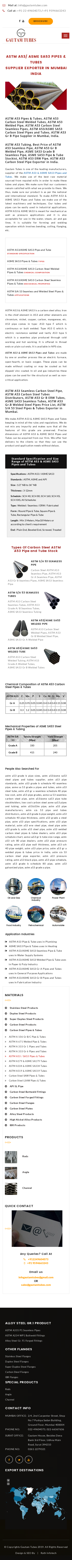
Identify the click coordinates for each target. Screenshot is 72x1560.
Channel (9, 1399)
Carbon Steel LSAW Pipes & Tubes (27, 1080)
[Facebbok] (19, 21)
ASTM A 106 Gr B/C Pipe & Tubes (27, 1036)
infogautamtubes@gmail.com (36, 1277)
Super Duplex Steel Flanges (20, 1366)
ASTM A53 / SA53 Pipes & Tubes (27, 1056)
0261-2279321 (36, 1449)
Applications (22, 295)
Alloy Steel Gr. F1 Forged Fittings (23, 1340)
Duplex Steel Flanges (17, 1361)
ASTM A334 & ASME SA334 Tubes (28, 1066)
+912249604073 (37, 1259)
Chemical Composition (37, 272)
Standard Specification (20, 253)
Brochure (41, 21)
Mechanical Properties (37, 284)
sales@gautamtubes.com (36, 1284)
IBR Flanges (11, 1377)
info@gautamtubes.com (32, 5)
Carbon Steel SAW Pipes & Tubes (27, 1075)
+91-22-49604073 (29, 10)
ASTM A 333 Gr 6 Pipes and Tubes (28, 1051)
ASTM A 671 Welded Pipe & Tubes (27, 1041)
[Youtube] (23, 21)
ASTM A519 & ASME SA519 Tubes (28, 1070)
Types (41, 261)
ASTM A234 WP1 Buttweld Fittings (25, 1335)
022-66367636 (55, 1429)
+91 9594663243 (54, 10)
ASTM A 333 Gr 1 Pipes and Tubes (28, 1046)
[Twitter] (19, 1459)
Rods (8, 1389)
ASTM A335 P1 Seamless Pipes (22, 1330)
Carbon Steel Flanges (17, 1372)
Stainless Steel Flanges (18, 1356)
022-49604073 (36, 1429)
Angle (8, 1394)
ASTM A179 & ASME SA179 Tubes (28, 1061)
